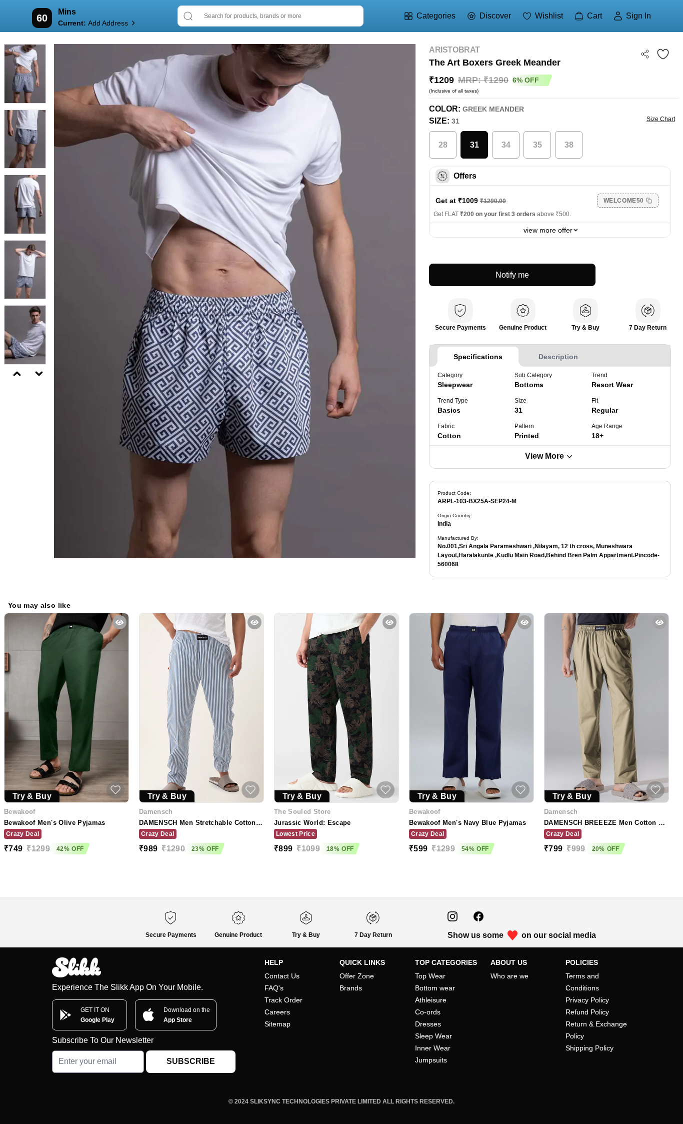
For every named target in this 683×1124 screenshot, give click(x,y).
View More (544, 456)
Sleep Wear (433, 1036)
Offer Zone (357, 976)
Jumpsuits (431, 1060)
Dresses (428, 1024)
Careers (277, 1012)
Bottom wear (435, 988)
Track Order (283, 1000)
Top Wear (430, 976)
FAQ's (274, 988)
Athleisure (430, 1000)
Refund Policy (587, 1012)
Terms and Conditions (582, 982)
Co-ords (427, 1012)
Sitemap (277, 1024)
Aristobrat (454, 50)
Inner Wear (432, 1048)
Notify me (512, 275)
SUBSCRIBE (190, 1061)
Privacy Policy (587, 1000)
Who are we (509, 976)
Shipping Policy (590, 1048)
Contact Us (282, 976)
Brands (351, 988)
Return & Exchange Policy (596, 1030)
